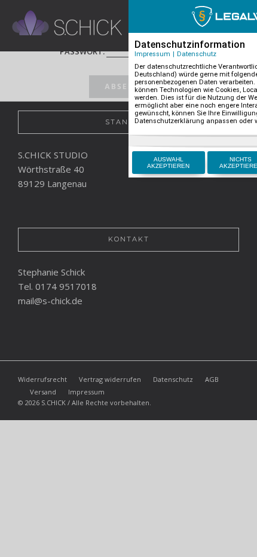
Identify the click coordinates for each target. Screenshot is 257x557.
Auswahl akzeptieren (168, 162)
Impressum (152, 54)
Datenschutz (196, 54)
